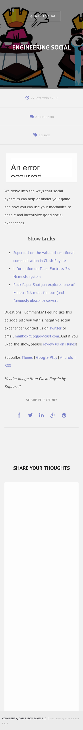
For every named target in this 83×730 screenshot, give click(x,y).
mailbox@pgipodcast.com (37, 336)
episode (44, 135)
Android (66, 357)
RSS (7, 365)
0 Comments (44, 117)
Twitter (55, 328)
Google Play (46, 357)
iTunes (27, 357)
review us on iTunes (59, 344)
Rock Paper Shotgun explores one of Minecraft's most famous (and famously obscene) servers (44, 292)
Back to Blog (44, 16)
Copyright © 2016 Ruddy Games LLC (24, 718)
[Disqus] (41, 549)
